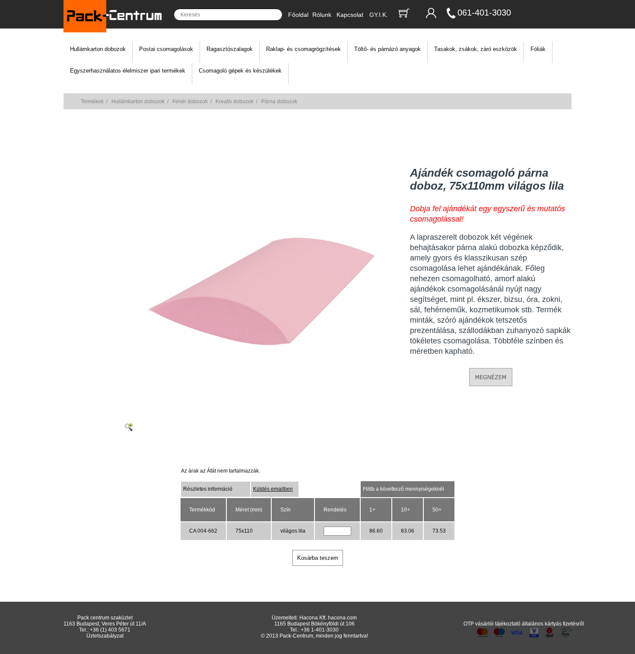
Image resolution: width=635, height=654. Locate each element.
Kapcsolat (350, 14)
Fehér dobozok (190, 101)
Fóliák (538, 49)
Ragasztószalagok (229, 49)
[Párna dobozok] (263, 403)
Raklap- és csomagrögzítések (303, 49)
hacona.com (342, 618)
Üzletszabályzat (105, 636)
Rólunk (321, 14)
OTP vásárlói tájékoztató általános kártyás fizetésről (524, 624)
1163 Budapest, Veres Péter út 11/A (105, 624)
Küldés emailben (273, 489)
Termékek (92, 101)
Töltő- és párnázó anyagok (387, 49)
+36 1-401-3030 (320, 630)
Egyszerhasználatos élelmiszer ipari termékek (127, 70)
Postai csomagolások (166, 49)
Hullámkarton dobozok (98, 49)
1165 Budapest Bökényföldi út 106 (314, 624)
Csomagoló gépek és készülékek (240, 70)
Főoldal (298, 14)
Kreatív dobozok (235, 101)
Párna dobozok (279, 101)
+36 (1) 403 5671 (110, 630)
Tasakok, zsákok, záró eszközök (475, 49)
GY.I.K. (378, 14)
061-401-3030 (484, 12)
